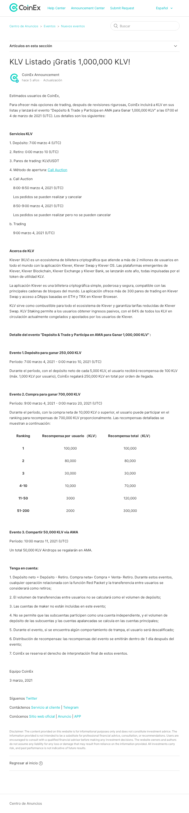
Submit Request (122, 8)
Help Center (56, 8)
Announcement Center (88, 8)
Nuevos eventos (73, 26)
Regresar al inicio (23, 763)
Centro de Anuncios (23, 26)
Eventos (50, 26)
